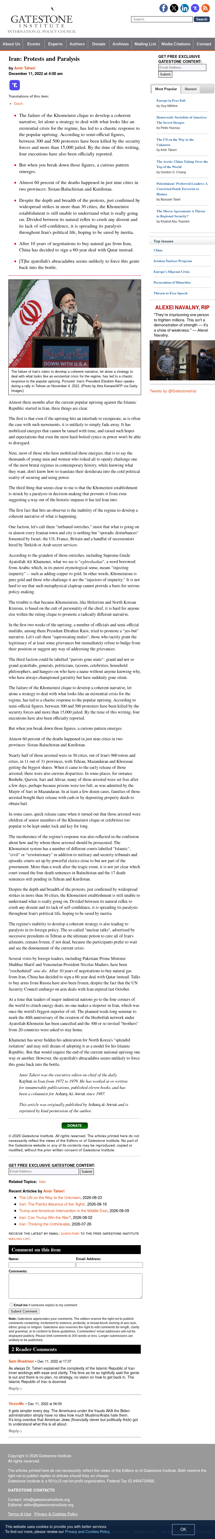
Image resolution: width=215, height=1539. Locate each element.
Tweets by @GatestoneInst (173, 390)
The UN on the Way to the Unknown (49, 1197)
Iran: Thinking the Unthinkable (44, 1224)
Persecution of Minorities (172, 282)
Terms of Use (19, 1513)
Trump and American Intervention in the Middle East (63, 1210)
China (158, 249)
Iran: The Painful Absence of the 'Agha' (52, 1204)
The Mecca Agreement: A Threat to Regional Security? (181, 213)
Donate (99, 44)
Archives (120, 44)
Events (33, 44)
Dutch (18, 104)
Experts (55, 44)
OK (183, 1529)
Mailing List (145, 44)
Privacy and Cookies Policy (87, 1531)
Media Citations (176, 44)
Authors (77, 44)
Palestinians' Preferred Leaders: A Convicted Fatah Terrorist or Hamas (182, 188)
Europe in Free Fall (171, 100)
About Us (11, 44)
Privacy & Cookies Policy (56, 1513)
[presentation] (166, 89)
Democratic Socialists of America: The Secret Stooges (182, 120)
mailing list (19, 1238)
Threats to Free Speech (170, 292)
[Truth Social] (14, 89)
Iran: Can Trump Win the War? (45, 1217)
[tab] (166, 89)
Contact (204, 44)
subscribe (70, 1233)
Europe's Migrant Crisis (172, 271)
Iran (42, 1181)
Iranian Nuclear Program (173, 260)
